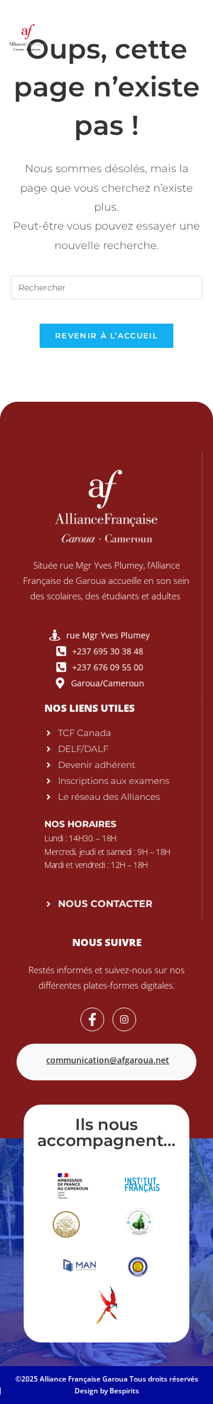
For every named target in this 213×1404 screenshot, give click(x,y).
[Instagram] (124, 1019)
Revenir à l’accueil (106, 335)
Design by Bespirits (107, 1391)
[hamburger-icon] (189, 35)
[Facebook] (92, 1019)
